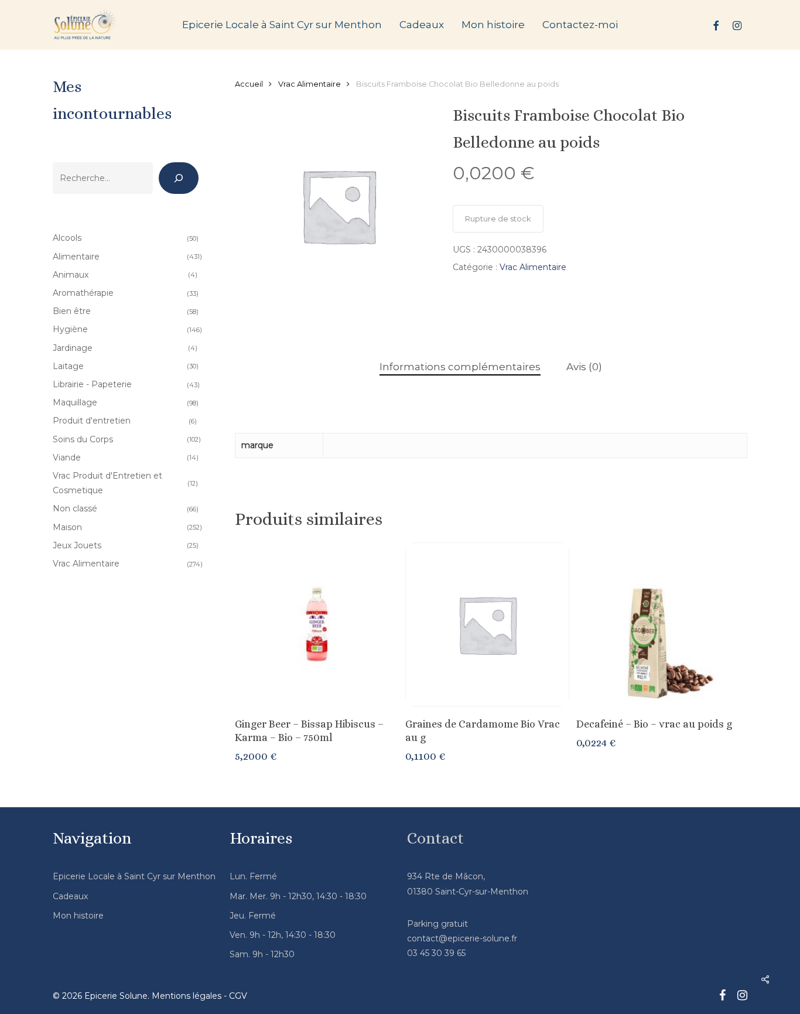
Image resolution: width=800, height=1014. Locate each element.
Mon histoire (78, 915)
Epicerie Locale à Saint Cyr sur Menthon (134, 876)
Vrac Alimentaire (309, 84)
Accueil (249, 84)
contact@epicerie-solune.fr (462, 938)
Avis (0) (584, 367)
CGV (238, 996)
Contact (435, 838)
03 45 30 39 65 (436, 953)
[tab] (460, 367)
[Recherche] (179, 178)
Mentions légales (186, 996)
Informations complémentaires (460, 367)
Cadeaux (70, 896)
